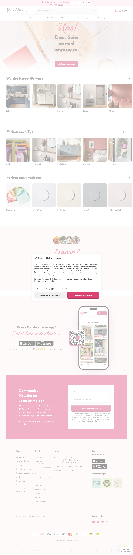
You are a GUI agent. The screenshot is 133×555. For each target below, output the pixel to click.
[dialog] (66, 277)
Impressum (56, 289)
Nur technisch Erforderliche (50, 295)
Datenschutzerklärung (43, 289)
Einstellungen (68, 289)
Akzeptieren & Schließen (83, 295)
